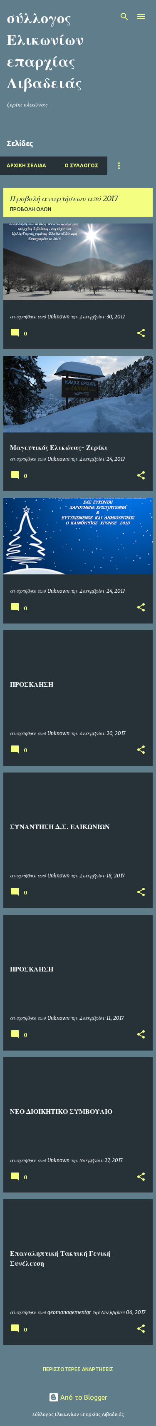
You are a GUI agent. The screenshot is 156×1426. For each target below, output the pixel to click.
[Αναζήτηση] (124, 17)
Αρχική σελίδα (26, 165)
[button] (141, 333)
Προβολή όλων (30, 209)
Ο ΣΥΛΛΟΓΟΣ (81, 165)
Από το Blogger (83, 1397)
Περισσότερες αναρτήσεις (78, 1369)
